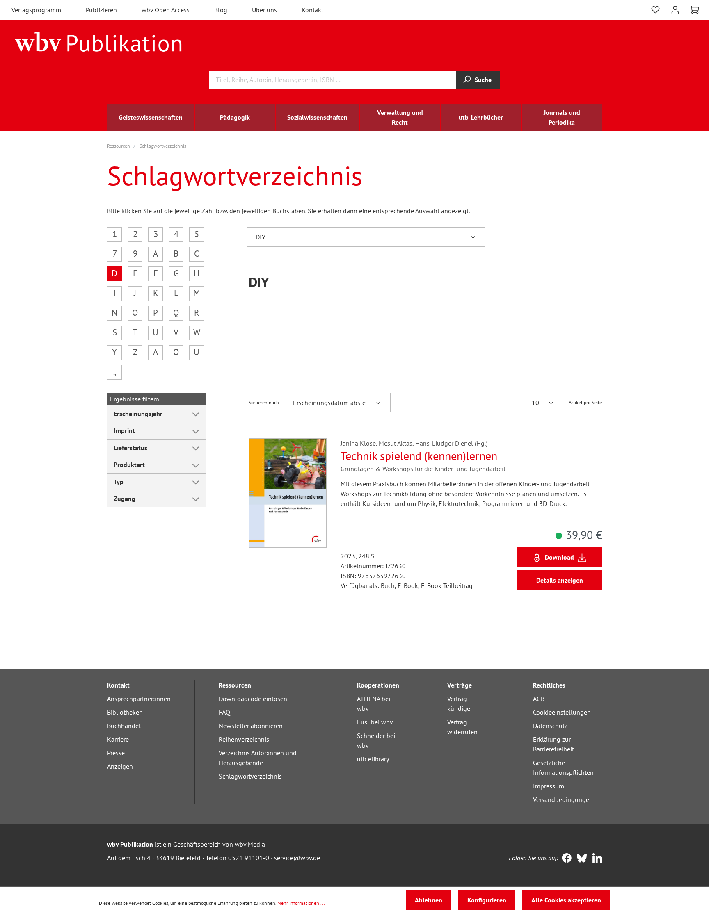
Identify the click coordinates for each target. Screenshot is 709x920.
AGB (538, 699)
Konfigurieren (486, 900)
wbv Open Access (166, 10)
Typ (119, 482)
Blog (220, 10)
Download (559, 557)
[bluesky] (580, 859)
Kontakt (312, 10)
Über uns (264, 10)
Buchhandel (124, 726)
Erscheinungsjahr (138, 414)
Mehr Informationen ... (301, 903)
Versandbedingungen (563, 799)
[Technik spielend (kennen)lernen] (288, 493)
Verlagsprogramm (36, 10)
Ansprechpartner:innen (139, 699)
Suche (483, 79)
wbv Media (250, 844)
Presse (116, 753)
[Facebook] (565, 859)
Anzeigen (120, 766)
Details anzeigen (559, 580)
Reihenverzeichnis (244, 739)
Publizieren (101, 10)
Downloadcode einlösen (253, 699)
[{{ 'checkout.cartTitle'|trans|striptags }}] (694, 9)
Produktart (129, 464)
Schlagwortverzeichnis (250, 776)
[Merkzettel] (655, 8)
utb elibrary (373, 759)
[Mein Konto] (675, 8)
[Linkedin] (595, 859)
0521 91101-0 (248, 858)
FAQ (224, 712)
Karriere (118, 739)
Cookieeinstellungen (562, 712)
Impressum (548, 786)
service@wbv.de (297, 858)
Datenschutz (550, 726)
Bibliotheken (125, 712)
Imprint (124, 430)
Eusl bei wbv (375, 722)
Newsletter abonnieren (251, 726)
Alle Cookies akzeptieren (566, 900)
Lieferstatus (130, 448)
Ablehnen (428, 900)
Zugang (124, 498)
